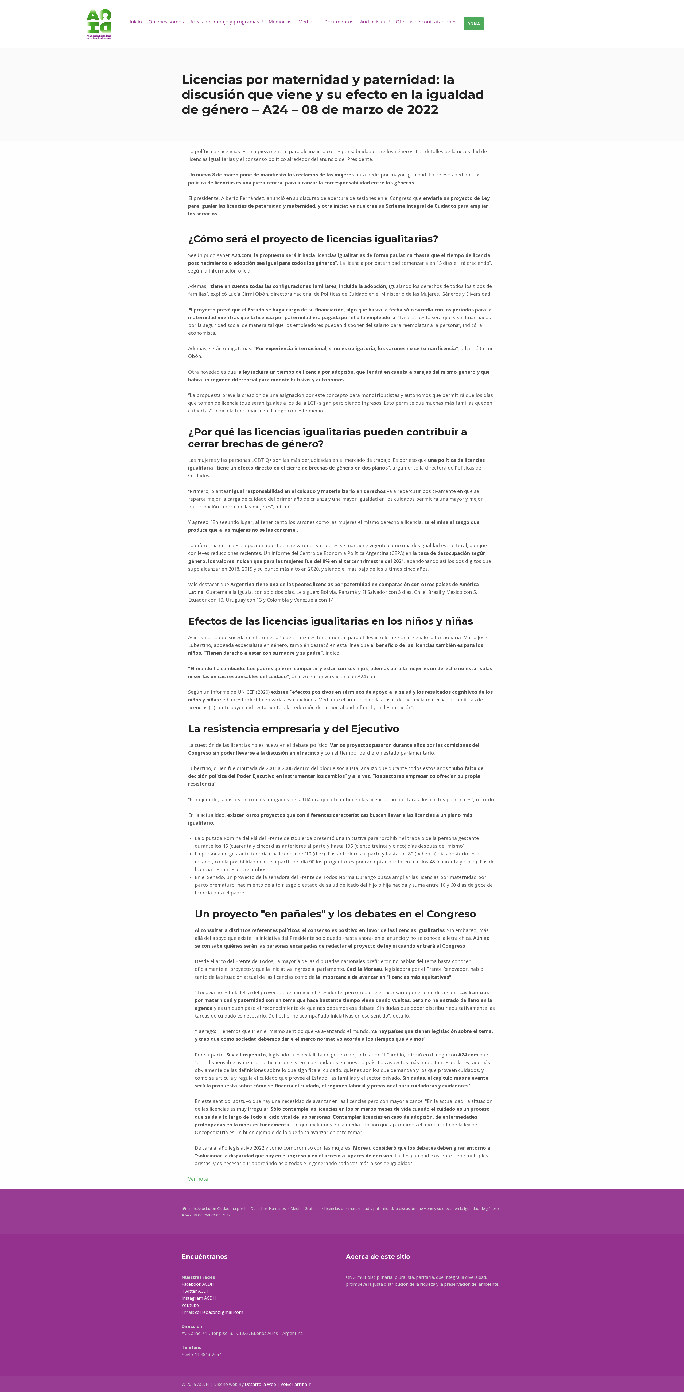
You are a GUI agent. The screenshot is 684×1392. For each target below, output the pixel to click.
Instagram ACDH (199, 1298)
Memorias (280, 21)
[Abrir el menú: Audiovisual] (389, 21)
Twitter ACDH (196, 1291)
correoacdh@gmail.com (219, 1312)
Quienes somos (166, 21)
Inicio (136, 21)
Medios (306, 21)
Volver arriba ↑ (296, 1384)
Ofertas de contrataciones (426, 21)
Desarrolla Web (260, 1384)
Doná (473, 23)
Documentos (338, 21)
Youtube (190, 1305)
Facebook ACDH (198, 1284)
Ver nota (198, 1179)
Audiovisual (373, 21)
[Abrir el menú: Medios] (318, 21)
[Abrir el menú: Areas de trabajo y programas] (262, 21)
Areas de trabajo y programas (224, 21)
